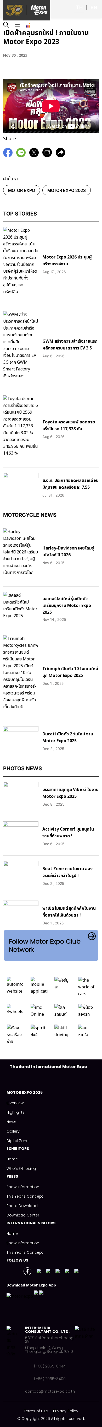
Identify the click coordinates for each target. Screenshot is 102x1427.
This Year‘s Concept (25, 1196)
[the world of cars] (87, 988)
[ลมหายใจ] (87, 1036)
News (11, 1121)
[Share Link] (22, 155)
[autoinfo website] (15, 988)
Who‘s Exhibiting (21, 1168)
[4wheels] (15, 1012)
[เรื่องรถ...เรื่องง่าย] (15, 1036)
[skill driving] (63, 1036)
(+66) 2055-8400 (50, 1379)
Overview (15, 1103)
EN (93, 7)
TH (79, 7)
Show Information (23, 1186)
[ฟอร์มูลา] (63, 988)
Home (12, 1159)
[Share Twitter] (35, 155)
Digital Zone (18, 1140)
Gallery (13, 1131)
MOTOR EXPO (21, 190)
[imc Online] (39, 1012)
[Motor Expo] (16, 1359)
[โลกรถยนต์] (63, 1012)
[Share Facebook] (9, 155)
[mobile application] (39, 988)
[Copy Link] (62, 155)
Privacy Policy (65, 1411)
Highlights (16, 1112)
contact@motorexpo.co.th (50, 1391)
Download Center (23, 1215)
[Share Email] (48, 155)
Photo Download (22, 1205)
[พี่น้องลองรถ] (87, 1012)
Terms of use (36, 1411)
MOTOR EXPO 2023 (66, 190)
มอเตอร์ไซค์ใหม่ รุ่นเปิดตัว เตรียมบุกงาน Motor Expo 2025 (66, 606)
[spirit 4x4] (39, 1036)
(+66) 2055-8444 (50, 1366)
